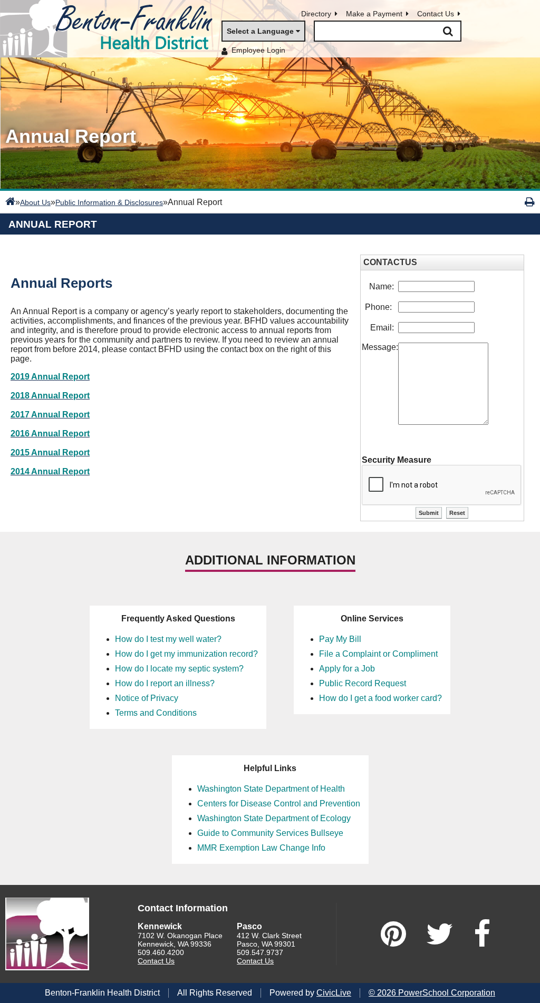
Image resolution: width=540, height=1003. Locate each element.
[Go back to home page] (110, 28)
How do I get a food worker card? (380, 698)
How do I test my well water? (168, 639)
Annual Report (52, 224)
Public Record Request (362, 683)
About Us (35, 202)
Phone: (381, 307)
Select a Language (260, 31)
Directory (316, 13)
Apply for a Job (347, 668)
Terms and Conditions (156, 712)
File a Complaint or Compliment (378, 653)
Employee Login (258, 50)
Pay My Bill (340, 639)
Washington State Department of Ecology (274, 818)
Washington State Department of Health (271, 788)
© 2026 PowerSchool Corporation (432, 992)
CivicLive (333, 992)
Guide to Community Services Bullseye (270, 833)
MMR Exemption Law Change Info (261, 847)
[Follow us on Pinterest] (393, 934)
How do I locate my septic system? (179, 668)
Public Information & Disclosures (109, 202)
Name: (383, 286)
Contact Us (435, 13)
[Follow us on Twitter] (440, 934)
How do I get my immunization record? (186, 653)
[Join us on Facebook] (482, 934)
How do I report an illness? (165, 683)
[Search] (447, 31)
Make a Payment (374, 13)
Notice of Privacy (146, 698)
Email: (384, 327)
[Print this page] (530, 202)
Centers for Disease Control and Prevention (278, 803)
